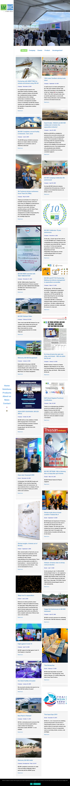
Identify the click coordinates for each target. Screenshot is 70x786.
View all (24, 50)
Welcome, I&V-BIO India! (25, 760)
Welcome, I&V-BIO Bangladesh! (27, 358)
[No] (68, 782)
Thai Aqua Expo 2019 (50, 714)
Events (40, 50)
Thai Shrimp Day (49, 665)
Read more (20, 110)
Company (32, 50)
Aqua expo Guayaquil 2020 (26, 475)
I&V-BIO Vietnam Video (25, 316)
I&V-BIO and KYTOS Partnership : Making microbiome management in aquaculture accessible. (54, 280)
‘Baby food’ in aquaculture (26, 595)
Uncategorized (57, 50)
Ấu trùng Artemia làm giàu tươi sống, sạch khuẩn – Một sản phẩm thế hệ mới (54, 356)
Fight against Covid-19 (25, 644)
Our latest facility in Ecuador (26, 681)
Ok (31, 783)
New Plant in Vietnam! (24, 716)
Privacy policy (37, 783)
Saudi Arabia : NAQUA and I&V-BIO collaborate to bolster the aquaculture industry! (55, 125)
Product (47, 50)
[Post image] (28, 67)
